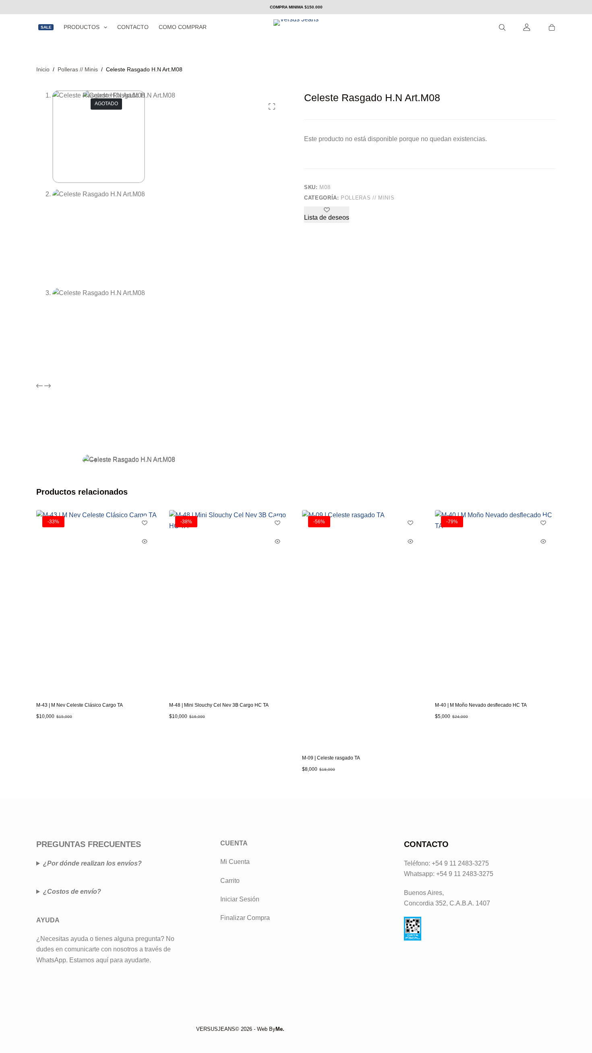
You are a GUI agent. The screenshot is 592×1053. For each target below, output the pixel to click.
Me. (279, 1029)
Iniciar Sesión (239, 899)
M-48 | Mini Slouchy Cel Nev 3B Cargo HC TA (219, 705)
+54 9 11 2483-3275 (464, 873)
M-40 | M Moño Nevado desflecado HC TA (481, 705)
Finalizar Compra (245, 917)
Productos (81, 27)
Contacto (133, 27)
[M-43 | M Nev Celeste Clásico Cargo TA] (96, 600)
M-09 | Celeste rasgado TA (331, 758)
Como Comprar (183, 27)
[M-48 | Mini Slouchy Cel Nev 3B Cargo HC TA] (229, 600)
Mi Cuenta (235, 861)
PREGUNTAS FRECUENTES (88, 844)
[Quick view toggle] (144, 541)
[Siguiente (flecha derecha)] (578, 526)
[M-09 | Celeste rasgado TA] (362, 627)
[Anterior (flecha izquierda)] (14, 526)
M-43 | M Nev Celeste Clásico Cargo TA (79, 705)
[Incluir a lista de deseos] (144, 522)
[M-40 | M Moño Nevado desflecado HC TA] (495, 600)
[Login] (527, 27)
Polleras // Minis (367, 198)
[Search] (502, 27)
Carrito (230, 880)
